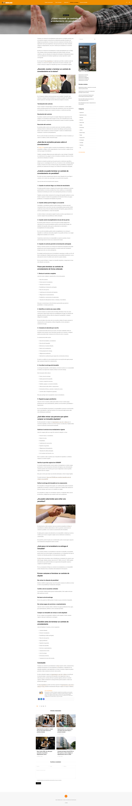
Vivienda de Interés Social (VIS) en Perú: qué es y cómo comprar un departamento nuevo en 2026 (65, 753)
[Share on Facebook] (31, 41)
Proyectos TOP (82, 137)
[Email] (31, 52)
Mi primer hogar (82, 132)
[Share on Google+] (43, 706)
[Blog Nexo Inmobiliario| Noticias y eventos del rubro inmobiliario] (7, 2)
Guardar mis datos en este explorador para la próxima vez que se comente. (49, 780)
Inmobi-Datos (66, 15)
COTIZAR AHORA (82, 152)
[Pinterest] (31, 47)
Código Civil (41, 147)
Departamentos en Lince (83, 76)
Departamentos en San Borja (83, 74)
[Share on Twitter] (31, 44)
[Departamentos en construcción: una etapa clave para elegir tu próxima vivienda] (66, 720)
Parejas (81, 135)
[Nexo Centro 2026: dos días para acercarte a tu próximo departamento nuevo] (45, 743)
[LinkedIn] (31, 50)
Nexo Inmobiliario (61, 24)
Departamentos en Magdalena (84, 77)
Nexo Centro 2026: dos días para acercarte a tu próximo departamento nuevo (44, 753)
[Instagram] (44, 699)
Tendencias (81, 145)
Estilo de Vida (82, 122)
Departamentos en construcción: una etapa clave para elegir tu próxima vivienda (65, 730)
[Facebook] (39, 699)
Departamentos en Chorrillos (83, 80)
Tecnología (81, 142)
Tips (80, 147)
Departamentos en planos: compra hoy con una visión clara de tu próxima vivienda (45, 730)
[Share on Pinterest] (45, 706)
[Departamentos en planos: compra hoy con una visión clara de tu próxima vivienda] (45, 720)
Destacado (81, 117)
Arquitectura (82, 112)
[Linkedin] (41, 699)
